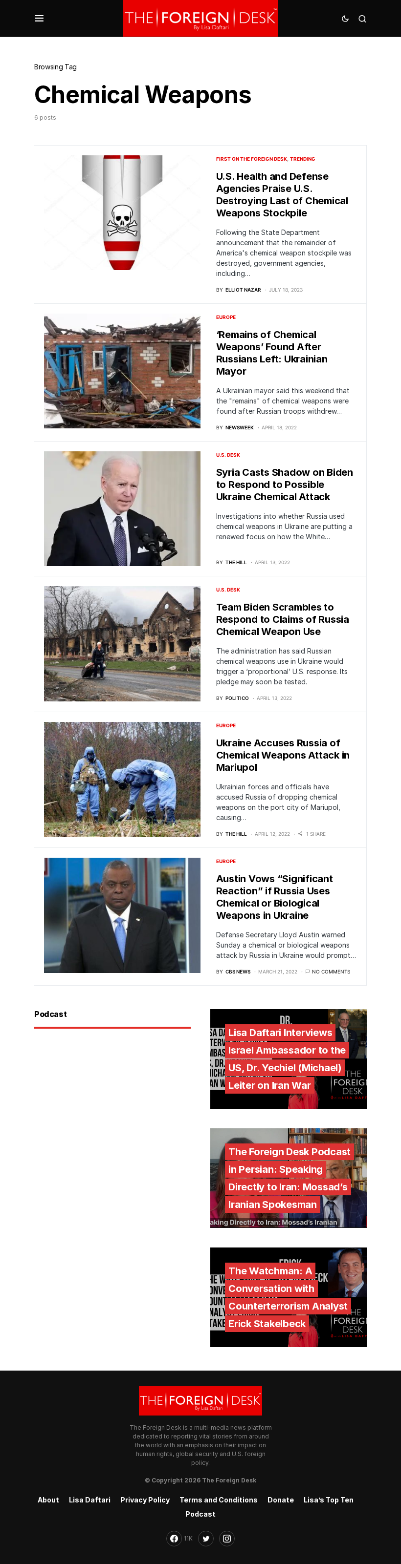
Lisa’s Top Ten (329, 1500)
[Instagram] (227, 1538)
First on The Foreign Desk (251, 159)
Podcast (200, 1514)
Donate (280, 1500)
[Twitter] (206, 1538)
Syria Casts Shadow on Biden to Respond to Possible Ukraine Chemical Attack (284, 484)
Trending (302, 159)
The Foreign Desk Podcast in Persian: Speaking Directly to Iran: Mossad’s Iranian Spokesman (289, 1178)
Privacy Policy (145, 1500)
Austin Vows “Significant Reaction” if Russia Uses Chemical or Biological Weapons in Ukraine (274, 897)
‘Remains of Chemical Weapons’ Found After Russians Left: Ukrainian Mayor (272, 353)
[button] (39, 18)
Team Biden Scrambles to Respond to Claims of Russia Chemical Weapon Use (282, 619)
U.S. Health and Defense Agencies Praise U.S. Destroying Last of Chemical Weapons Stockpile (282, 194)
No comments (331, 971)
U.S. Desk (228, 455)
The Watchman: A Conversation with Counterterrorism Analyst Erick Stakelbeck (288, 1297)
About (48, 1500)
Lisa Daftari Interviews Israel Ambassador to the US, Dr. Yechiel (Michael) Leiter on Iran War (287, 1059)
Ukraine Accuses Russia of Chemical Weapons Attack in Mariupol (283, 755)
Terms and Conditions (218, 1500)
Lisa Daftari (90, 1500)
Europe (226, 317)
